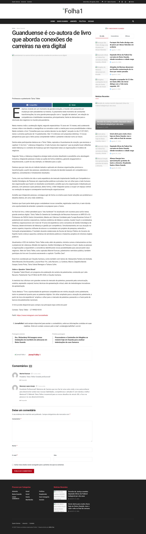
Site (55, 455)
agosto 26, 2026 (116, 153)
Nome (15, 446)
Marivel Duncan (25, 373)
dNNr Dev (51, 527)
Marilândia (29, 500)
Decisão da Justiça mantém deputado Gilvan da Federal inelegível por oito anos (78, 494)
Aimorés (73, 21)
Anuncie (23, 2)
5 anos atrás (37, 373)
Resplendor (43, 494)
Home (53, 21)
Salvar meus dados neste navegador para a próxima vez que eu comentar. (39, 465)
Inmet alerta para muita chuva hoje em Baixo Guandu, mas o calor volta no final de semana (120, 136)
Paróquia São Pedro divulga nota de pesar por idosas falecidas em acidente (122, 45)
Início (13, 28)
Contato (29, 2)
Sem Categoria (44, 497)
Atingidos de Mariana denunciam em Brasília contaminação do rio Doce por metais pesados (121, 69)
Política (82, 21)
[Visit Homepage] (73, 11)
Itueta (28, 497)
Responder (24, 380)
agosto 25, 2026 (116, 168)
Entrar (132, 2)
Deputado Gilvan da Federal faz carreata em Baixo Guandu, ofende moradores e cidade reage (122, 57)
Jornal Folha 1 (34, 355)
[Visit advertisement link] (114, 28)
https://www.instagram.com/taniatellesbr (32, 315)
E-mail (15, 455)
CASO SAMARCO (15, 497)
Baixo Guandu (62, 21)
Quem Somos (16, 2)
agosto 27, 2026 (103, 127)
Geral (27, 491)
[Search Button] (133, 21)
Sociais (91, 21)
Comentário (16, 419)
